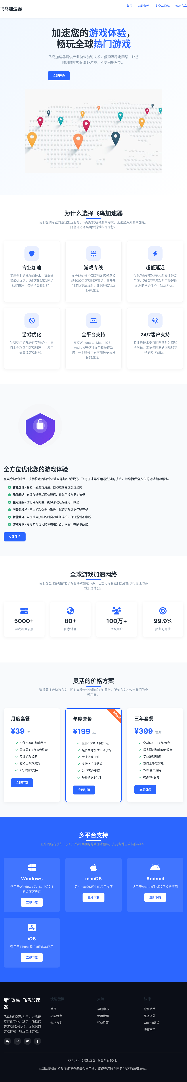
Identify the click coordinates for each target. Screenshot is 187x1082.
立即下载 (32, 902)
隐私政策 (150, 1009)
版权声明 (150, 1029)
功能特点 (144, 6)
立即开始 (59, 75)
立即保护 (14, 537)
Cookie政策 (152, 1022)
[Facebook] (37, 1041)
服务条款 (150, 1016)
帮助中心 (103, 1009)
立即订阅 (22, 782)
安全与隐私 (162, 6)
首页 (130, 6)
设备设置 (103, 1022)
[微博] (17, 1041)
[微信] (7, 1041)
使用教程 (103, 1016)
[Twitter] (27, 1041)
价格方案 (181, 6)
